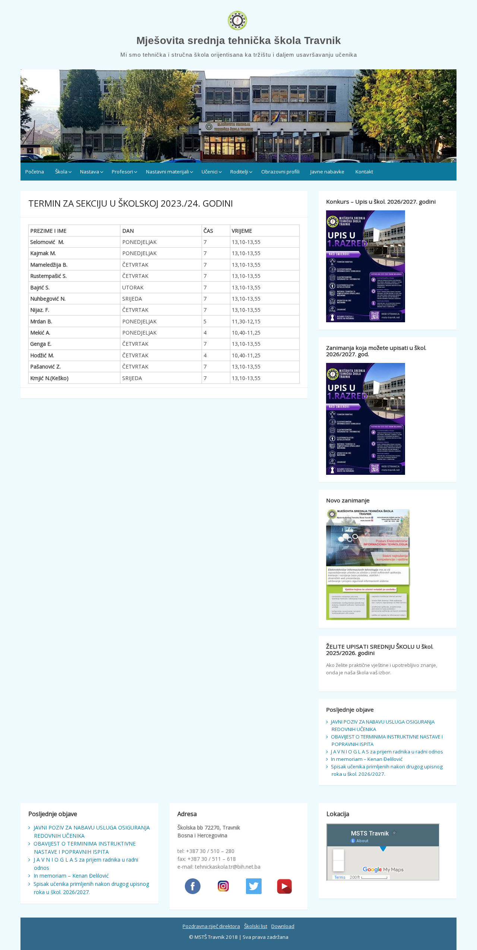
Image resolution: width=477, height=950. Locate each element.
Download (282, 926)
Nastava (89, 171)
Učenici (210, 171)
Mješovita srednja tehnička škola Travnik (238, 40)
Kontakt (364, 171)
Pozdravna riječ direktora (211, 926)
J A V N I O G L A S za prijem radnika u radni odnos (387, 751)
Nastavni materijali (167, 171)
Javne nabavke (327, 171)
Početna (34, 171)
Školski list (255, 926)
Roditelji (239, 171)
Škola (61, 171)
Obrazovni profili (280, 171)
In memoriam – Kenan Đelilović (366, 759)
